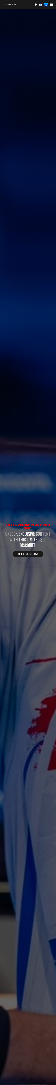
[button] (38, 4)
